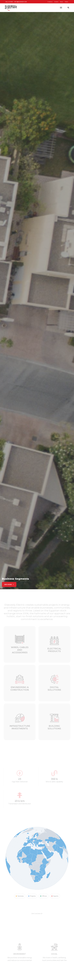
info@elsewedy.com (20, 1)
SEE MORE (8, 584)
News (61, 1)
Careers (56, 1)
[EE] (11, 7)
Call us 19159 (9, 1)
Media (66, 1)
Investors (50, 1)
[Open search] (68, 8)
